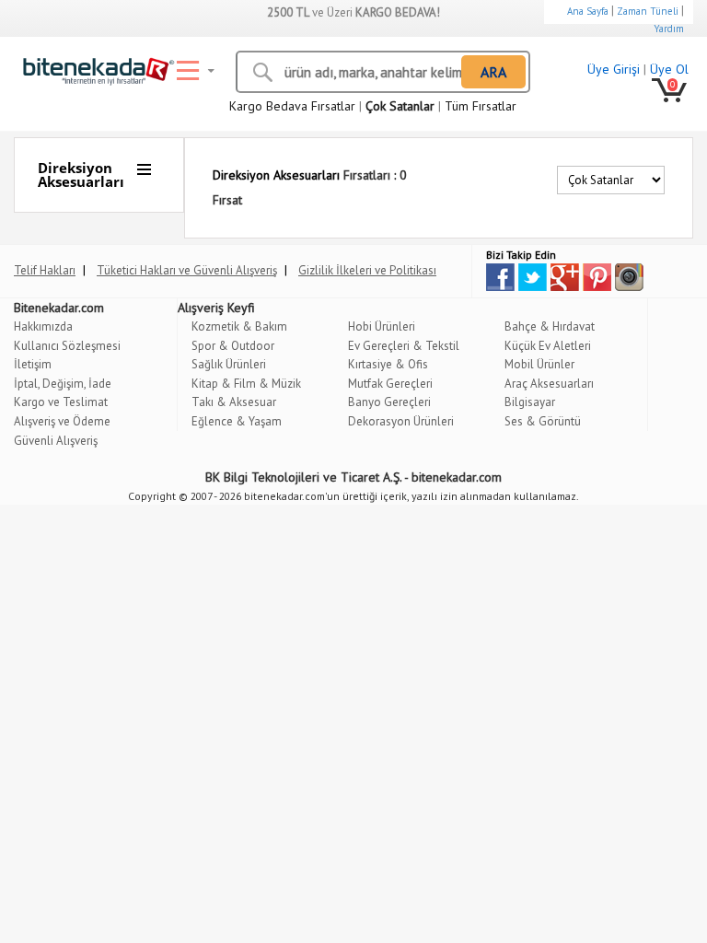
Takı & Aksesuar (233, 402)
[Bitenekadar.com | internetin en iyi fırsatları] (94, 67)
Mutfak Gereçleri (390, 383)
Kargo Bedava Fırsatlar (292, 106)
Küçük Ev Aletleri (547, 346)
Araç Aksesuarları (549, 383)
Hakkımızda (43, 326)
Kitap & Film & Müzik (246, 383)
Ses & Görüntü (542, 421)
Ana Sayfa (587, 11)
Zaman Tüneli (647, 11)
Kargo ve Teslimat (61, 402)
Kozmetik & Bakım (239, 326)
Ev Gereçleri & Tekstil (403, 346)
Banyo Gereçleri (389, 402)
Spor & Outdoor (232, 346)
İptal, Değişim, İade (62, 383)
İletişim (33, 364)
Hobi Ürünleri (381, 326)
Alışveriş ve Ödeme (62, 421)
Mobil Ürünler (539, 364)
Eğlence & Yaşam (236, 421)
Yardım (669, 28)
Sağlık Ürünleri (228, 364)
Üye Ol (669, 69)
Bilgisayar (529, 402)
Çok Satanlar (400, 106)
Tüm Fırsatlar (480, 106)
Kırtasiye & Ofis (388, 364)
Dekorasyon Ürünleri (401, 421)
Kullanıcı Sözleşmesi (67, 346)
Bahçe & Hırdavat (549, 326)
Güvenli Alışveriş (56, 440)
